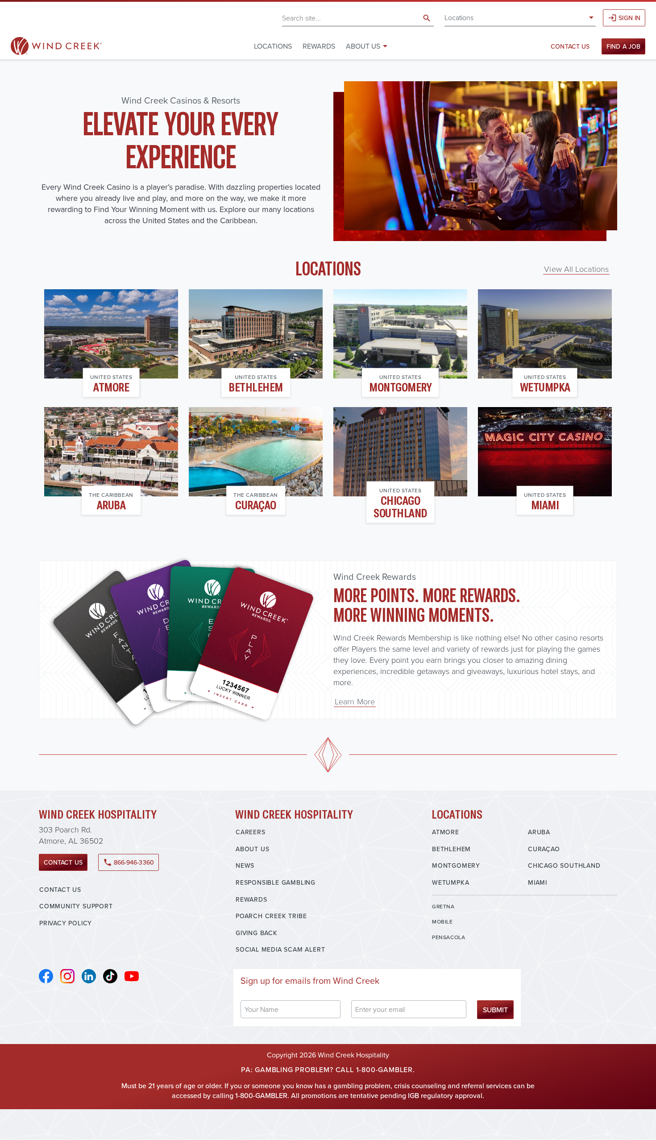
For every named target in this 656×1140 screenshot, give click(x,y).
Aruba (111, 505)
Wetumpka (545, 387)
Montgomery (400, 387)
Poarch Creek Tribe (271, 915)
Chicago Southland (400, 507)
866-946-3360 (128, 862)
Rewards (319, 46)
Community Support (76, 906)
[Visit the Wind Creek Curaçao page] (256, 451)
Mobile (442, 921)
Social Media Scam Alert (280, 949)
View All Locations (576, 268)
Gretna (443, 906)
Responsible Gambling (276, 882)
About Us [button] (363, 46)
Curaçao (255, 505)
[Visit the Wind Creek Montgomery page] (400, 334)
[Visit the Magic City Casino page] (545, 451)
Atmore (111, 387)
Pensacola (448, 937)
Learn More (355, 701)
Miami (545, 505)
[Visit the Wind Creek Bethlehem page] (256, 334)
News (245, 865)
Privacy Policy (65, 923)
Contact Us (570, 46)
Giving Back (257, 932)
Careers (251, 832)
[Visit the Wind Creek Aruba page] (111, 451)
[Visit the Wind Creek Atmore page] (111, 334)
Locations (458, 17)
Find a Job (623, 46)
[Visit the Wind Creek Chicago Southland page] (400, 451)
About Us (252, 849)
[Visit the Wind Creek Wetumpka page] (545, 334)
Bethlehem (255, 387)
